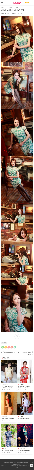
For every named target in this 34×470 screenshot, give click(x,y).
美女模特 (4, 342)
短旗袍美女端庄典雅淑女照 (25, 450)
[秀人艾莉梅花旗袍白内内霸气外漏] (9, 371)
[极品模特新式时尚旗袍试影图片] (25, 403)
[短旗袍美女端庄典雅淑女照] (25, 435)
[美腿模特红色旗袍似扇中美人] (25, 371)
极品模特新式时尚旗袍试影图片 (25, 419)
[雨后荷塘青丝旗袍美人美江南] (9, 435)
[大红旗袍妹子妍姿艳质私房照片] (9, 403)
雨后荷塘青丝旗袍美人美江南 (9, 450)
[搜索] (5, 2)
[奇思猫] (17, 2)
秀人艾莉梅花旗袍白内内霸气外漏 (9, 387)
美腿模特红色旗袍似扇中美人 (25, 387)
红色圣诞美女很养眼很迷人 (8, 352)
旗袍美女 (14, 13)
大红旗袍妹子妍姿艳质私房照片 (9, 419)
